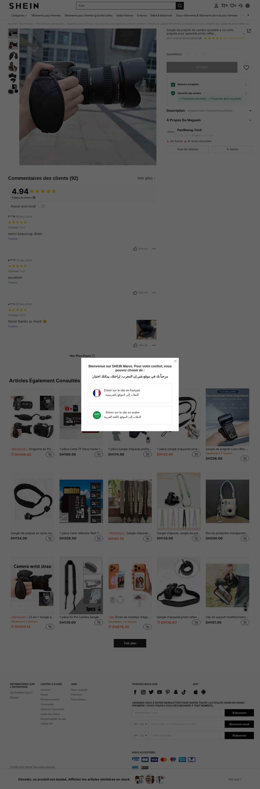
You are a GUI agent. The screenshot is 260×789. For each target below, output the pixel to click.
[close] (175, 361)
